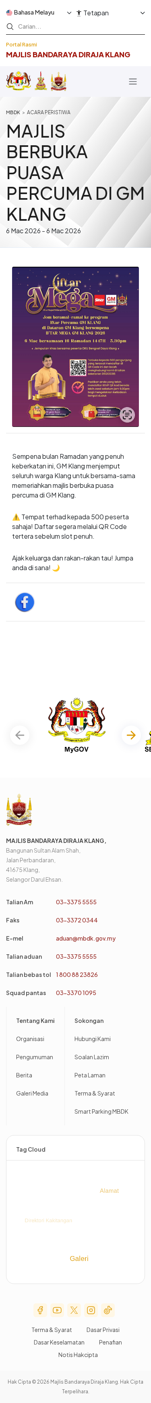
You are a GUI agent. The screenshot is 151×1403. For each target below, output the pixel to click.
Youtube (57, 1310)
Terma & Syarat (94, 1093)
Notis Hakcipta (78, 1354)
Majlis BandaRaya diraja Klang (68, 54)
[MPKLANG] (58, 81)
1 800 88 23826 (77, 974)
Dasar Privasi (103, 1329)
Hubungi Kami (92, 1038)
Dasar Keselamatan (59, 1342)
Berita (24, 1075)
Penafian (110, 1342)
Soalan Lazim (91, 1056)
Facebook (40, 1310)
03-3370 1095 (76, 992)
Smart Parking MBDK (101, 1111)
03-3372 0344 (77, 920)
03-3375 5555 (76, 901)
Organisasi (30, 1038)
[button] (131, 735)
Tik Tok (108, 1310)
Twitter (74, 1310)
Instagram (91, 1310)
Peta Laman (89, 1075)
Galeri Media (32, 1093)
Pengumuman (34, 1056)
